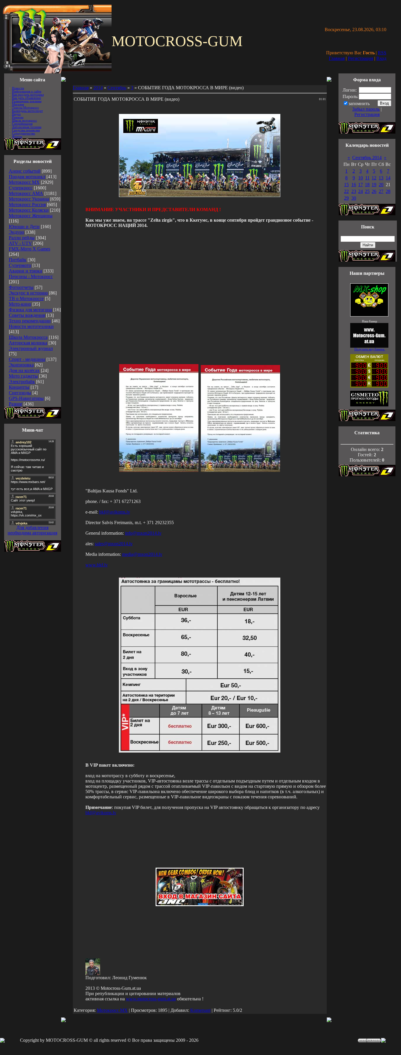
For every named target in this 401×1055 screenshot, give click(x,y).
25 (367, 191)
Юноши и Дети (24, 226)
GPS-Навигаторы (26, 398)
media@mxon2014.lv (142, 554)
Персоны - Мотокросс (31, 276)
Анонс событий (25, 171)
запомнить (359, 103)
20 (381, 184)
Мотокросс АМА (26, 193)
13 (381, 177)
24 (360, 191)
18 (367, 184)
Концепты (19, 387)
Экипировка (21, 364)
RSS (382, 52)
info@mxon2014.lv (143, 533)
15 (346, 184)
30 (353, 198)
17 (360, 184)
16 (353, 184)
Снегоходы (20, 392)
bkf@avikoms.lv (114, 511)
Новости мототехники (31, 326)
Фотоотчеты (21, 287)
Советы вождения (27, 315)
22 (346, 191)
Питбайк (17, 259)
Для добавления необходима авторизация (32, 530)
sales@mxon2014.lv (114, 543)
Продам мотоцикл (27, 176)
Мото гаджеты (23, 375)
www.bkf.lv (96, 564)
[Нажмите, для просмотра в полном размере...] (158, 470)
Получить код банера (369, 349)
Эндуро (16, 232)
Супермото (20, 265)
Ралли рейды (22, 237)
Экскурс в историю (28, 292)
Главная (337, 58)
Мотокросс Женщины (31, 215)
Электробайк (22, 381)
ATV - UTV (20, 243)
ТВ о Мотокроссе (26, 298)
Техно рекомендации (30, 320)
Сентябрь (116, 87)
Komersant (200, 1010)
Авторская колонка (28, 342)
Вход (381, 58)
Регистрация (360, 58)
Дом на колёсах (24, 370)
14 (388, 177)
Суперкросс (21, 187)
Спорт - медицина (27, 359)
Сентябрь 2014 (367, 157)
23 (353, 191)
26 (374, 191)
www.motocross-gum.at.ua (151, 998)
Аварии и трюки (25, 270)
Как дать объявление (26, 98)
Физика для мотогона (30, 309)
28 (388, 191)
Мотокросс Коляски (29, 210)
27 (381, 191)
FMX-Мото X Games (29, 248)
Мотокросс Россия (27, 204)
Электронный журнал (31, 348)
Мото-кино (20, 304)
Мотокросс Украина (29, 198)
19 (374, 184)
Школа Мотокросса (28, 337)
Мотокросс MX (24, 182)
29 (346, 198)
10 (360, 177)
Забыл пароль (366, 109)
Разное (15, 403)
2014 (98, 87)
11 (367, 177)
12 (374, 177)
